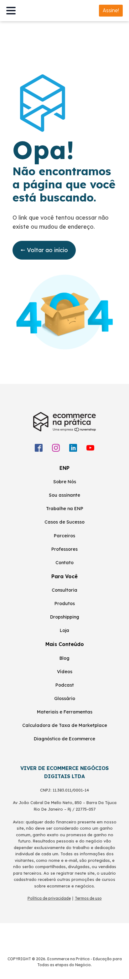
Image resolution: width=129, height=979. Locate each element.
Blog (64, 658)
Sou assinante (64, 495)
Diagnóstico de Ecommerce (64, 739)
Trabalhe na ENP (64, 508)
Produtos (64, 603)
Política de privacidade (49, 898)
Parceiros (64, 536)
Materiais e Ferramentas (64, 712)
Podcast (64, 685)
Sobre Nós (64, 482)
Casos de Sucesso (64, 522)
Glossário (64, 698)
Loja (64, 630)
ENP (64, 468)
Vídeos (64, 671)
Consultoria (64, 590)
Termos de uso (88, 898)
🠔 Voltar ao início (44, 250)
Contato (64, 562)
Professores (64, 549)
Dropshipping (64, 617)
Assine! (111, 10)
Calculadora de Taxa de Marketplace (64, 725)
